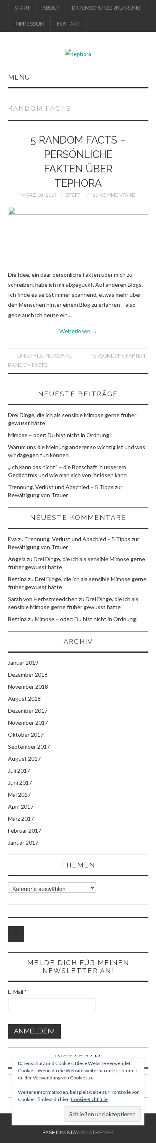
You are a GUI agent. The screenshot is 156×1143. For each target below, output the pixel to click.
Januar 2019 (23, 662)
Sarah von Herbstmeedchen (43, 598)
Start (22, 8)
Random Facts (27, 365)
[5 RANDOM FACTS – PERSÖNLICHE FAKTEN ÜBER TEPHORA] (78, 234)
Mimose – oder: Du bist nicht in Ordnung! (59, 435)
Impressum (29, 24)
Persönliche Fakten (117, 356)
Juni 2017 (20, 782)
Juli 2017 (19, 770)
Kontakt (68, 24)
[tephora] (78, 53)
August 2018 (24, 698)
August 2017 (24, 758)
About (51, 8)
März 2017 (21, 818)
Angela (17, 559)
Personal (58, 356)
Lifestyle (30, 356)
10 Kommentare (114, 195)
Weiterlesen (78, 331)
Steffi (74, 195)
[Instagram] (16, 934)
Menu (19, 77)
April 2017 (21, 806)
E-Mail (17, 991)
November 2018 (28, 686)
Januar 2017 (23, 842)
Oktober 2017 (26, 734)
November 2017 (28, 722)
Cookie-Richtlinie (89, 1099)
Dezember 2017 (28, 710)
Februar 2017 (24, 830)
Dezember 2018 (28, 674)
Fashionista (59, 1132)
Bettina (17, 578)
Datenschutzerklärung (106, 8)
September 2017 (29, 746)
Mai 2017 (19, 794)
